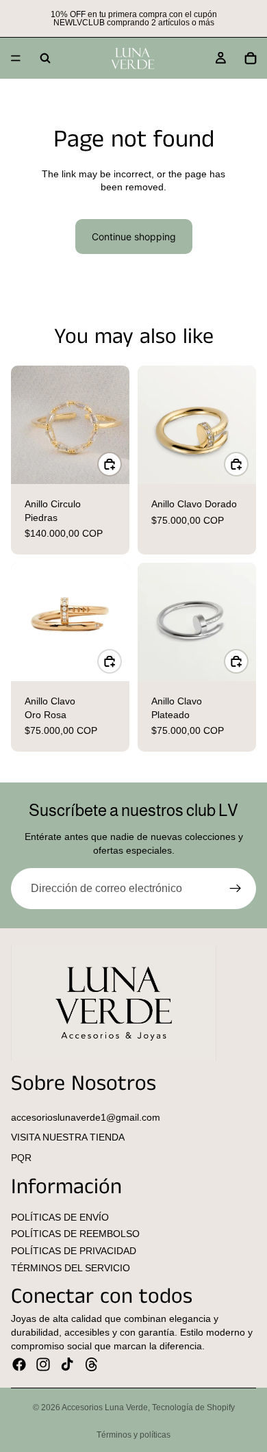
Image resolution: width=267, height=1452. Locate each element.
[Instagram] (43, 1364)
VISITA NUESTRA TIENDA (68, 1137)
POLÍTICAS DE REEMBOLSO (75, 1234)
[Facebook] (19, 1364)
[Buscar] (45, 58)
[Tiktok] (67, 1364)
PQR (21, 1157)
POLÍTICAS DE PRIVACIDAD (73, 1250)
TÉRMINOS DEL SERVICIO (70, 1267)
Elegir (248, 464)
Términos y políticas (133, 1435)
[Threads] (92, 1364)
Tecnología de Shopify (193, 1407)
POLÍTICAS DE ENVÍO (60, 1217)
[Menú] (15, 58)
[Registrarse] (235, 888)
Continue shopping (134, 236)
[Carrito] (251, 58)
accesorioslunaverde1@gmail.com (85, 1117)
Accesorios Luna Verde (105, 1407)
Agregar (121, 464)
